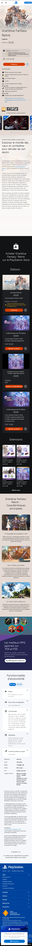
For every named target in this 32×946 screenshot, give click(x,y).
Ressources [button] (5, 903)
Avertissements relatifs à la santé (12, 829)
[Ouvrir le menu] (2, 2)
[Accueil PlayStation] (16, 2)
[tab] (12, 684)
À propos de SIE (6, 877)
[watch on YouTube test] (24, 128)
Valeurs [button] (4, 896)
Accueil (4, 871)
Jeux (9, 871)
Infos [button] (4, 875)
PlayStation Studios (7, 881)
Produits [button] (5, 892)
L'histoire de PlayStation (8, 888)
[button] (16, 123)
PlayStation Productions (8, 884)
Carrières (4, 879)
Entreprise (4, 886)
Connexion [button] (5, 907)
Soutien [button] (4, 899)
